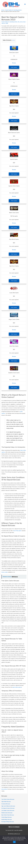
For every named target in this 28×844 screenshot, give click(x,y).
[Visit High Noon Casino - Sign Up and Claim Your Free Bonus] (14, 101)
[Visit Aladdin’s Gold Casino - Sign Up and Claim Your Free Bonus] (14, 368)
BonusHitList (4, 789)
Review (14, 63)
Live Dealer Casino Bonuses (7, 810)
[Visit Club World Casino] (14, 234)
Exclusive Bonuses (5, 803)
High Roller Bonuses (6, 801)
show (13, 40)
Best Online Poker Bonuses (7, 815)
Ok (14, 842)
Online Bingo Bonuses (6, 817)
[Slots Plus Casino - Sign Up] (14, 341)
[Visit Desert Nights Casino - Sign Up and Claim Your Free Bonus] (14, 74)
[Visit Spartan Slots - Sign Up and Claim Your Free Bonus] (14, 181)
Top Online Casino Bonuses (7, 799)
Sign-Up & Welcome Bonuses (8, 806)
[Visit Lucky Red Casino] (14, 288)
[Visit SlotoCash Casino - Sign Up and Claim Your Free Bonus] (14, 48)
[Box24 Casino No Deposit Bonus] (14, 154)
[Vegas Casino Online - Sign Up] (14, 314)
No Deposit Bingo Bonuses (7, 821)
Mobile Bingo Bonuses (6, 819)
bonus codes (4, 572)
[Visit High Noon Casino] (14, 261)
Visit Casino (14, 67)
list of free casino (17, 530)
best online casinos (17, 687)
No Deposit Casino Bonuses (7, 808)
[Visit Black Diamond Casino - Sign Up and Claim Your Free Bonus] (14, 128)
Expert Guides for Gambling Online (9, 21)
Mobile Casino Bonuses (6, 812)
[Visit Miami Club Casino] (14, 208)
